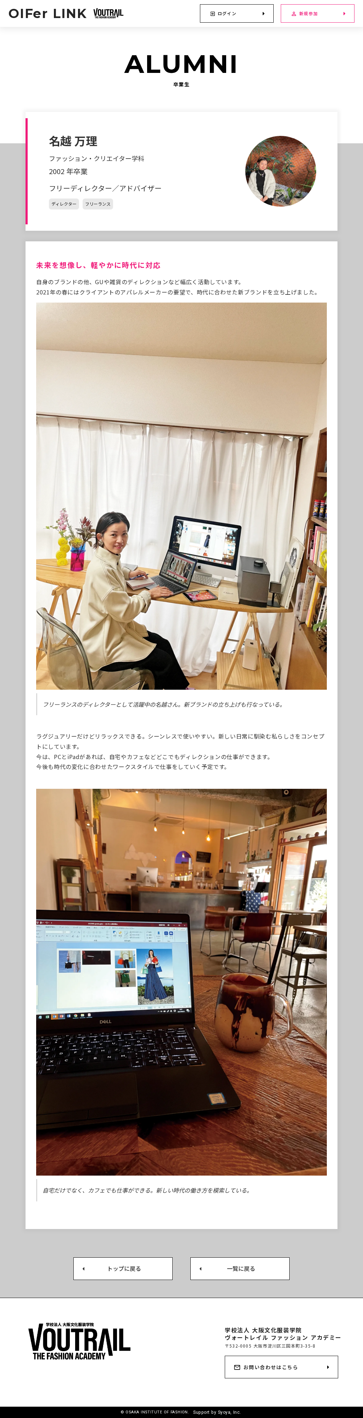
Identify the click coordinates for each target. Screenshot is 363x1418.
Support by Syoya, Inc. (217, 1412)
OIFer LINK (48, 13)
